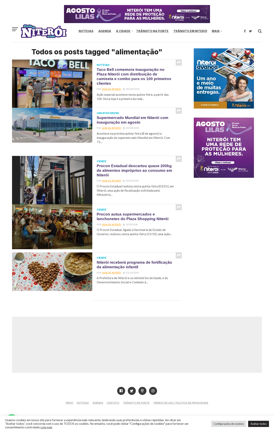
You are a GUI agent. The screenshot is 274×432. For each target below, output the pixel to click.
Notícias (86, 31)
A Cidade (123, 31)
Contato (113, 402)
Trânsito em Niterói (190, 31)
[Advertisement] (137, 345)
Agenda (104, 31)
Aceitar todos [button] (259, 423)
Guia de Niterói (111, 89)
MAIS (216, 31)
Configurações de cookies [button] (229, 423)
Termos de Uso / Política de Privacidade (180, 402)
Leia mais (46, 427)
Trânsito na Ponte (152, 31)
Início (69, 402)
